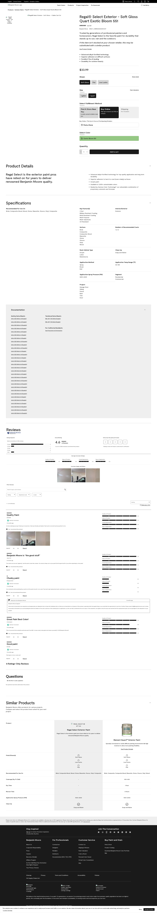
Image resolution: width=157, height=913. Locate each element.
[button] (31, 1)
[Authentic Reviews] (14, 433)
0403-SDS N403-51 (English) (18, 397)
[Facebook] (98, 832)
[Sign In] (142, 1)
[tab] (9, 20)
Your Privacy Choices (32, 867)
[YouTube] (110, 832)
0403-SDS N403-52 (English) (18, 400)
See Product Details (85, 49)
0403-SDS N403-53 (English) (18, 403)
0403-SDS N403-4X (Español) (19, 380)
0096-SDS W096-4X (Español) (19, 348)
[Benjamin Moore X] (118, 832)
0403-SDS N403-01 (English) (18, 357)
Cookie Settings (7, 910)
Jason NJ (9, 558)
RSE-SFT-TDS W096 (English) (53, 318)
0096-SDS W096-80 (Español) (19, 364)
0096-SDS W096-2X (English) (18, 331)
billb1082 (9, 517)
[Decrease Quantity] (81, 152)
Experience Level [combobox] (23, 494)
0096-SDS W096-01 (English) (18, 335)
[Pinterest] (114, 832)
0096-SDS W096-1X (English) (18, 338)
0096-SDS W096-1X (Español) (19, 325)
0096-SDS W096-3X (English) (18, 318)
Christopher (9, 621)
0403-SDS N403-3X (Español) (19, 387)
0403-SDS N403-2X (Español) (19, 384)
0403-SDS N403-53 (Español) (19, 413)
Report (25, 548)
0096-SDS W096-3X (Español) (19, 354)
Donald (8, 646)
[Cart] (148, 1)
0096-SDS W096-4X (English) (19, 322)
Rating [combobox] (9, 494)
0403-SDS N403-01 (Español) (19, 390)
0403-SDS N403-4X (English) (18, 374)
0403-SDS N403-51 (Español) (19, 406)
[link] (145, 1)
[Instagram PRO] (106, 832)
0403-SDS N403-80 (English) (18, 371)
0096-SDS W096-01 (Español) (19, 344)
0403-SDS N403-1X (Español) (19, 377)
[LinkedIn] (126, 832)
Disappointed (10, 580)
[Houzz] (122, 832)
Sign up (28, 832)
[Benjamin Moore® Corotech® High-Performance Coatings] (34, 887)
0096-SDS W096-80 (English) (18, 328)
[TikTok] (130, 832)
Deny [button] (140, 909)
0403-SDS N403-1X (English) (18, 351)
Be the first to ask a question (15, 680)
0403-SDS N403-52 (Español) (19, 410)
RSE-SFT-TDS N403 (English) (52, 322)
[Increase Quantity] (87, 152)
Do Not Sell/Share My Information (36, 863)
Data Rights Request (32, 865)
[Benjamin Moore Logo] (15, 5)
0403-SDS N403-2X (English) (18, 361)
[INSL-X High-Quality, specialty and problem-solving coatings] (69, 887)
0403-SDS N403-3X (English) (18, 367)
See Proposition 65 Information (53, 330)
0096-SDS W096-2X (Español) (19, 341)
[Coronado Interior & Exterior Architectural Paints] (104, 887)
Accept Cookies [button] (149, 909)
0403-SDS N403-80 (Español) (19, 393)
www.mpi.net (86, 821)
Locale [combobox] (35, 494)
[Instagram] (102, 832)
